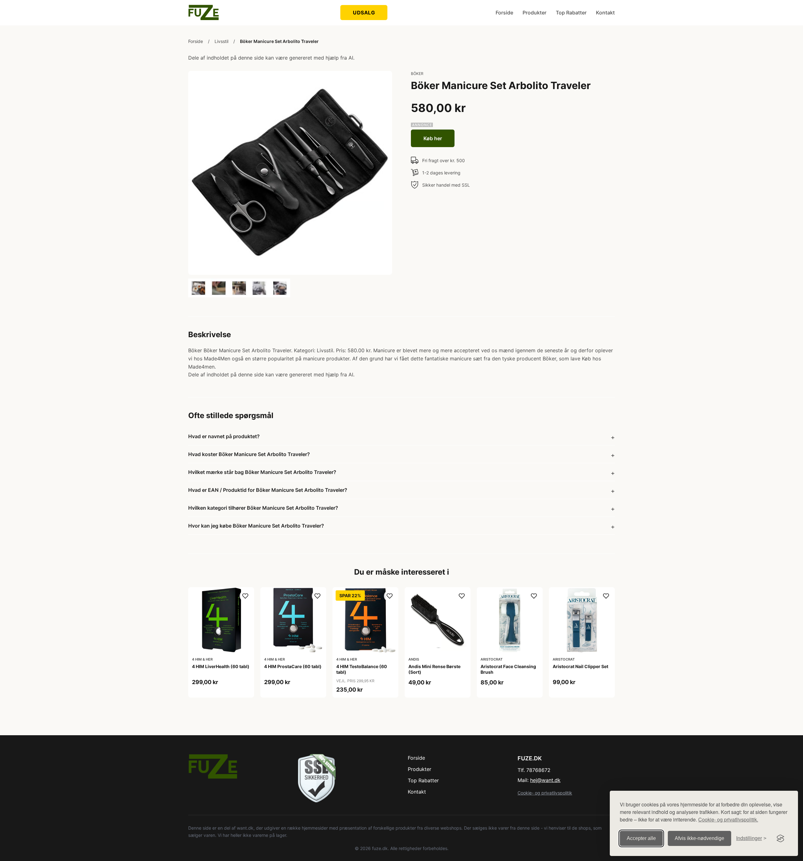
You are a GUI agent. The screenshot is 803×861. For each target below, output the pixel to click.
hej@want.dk (545, 780)
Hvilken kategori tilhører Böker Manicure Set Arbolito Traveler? (263, 508)
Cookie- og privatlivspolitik (545, 792)
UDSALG (364, 12)
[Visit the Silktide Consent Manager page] (780, 838)
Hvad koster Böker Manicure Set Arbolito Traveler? (249, 454)
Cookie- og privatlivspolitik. (728, 819)
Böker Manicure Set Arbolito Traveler (279, 41)
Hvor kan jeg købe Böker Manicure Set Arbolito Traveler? (256, 526)
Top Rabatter (571, 12)
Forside (504, 12)
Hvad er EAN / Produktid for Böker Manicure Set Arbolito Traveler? (267, 490)
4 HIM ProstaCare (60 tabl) (293, 666)
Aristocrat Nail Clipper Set (580, 666)
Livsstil (221, 41)
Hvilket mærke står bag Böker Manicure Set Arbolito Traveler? (262, 472)
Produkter (534, 12)
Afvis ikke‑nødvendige (699, 838)
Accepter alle (641, 838)
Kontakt (605, 12)
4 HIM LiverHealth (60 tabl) (220, 666)
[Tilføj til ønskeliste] (245, 596)
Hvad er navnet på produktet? (224, 436)
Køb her (432, 138)
